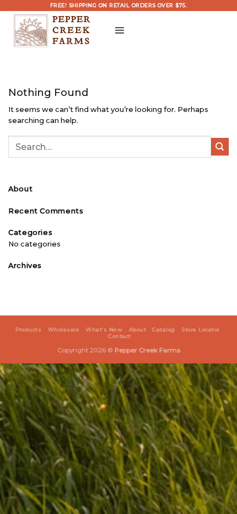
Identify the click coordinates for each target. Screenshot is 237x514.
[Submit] (220, 147)
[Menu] (119, 30)
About (137, 329)
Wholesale (63, 329)
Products (28, 329)
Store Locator (200, 329)
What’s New (103, 329)
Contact (119, 336)
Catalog (163, 329)
